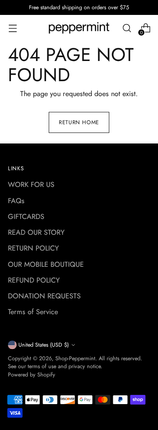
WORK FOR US (31, 184)
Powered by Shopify (31, 375)
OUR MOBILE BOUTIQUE (46, 264)
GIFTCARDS (26, 216)
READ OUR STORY (36, 232)
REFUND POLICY (34, 280)
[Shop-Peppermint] (79, 28)
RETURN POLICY (33, 248)
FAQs (16, 201)
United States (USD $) (43, 345)
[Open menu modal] (13, 28)
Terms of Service (33, 312)
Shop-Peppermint (75, 358)
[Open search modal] (127, 28)
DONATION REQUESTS (44, 296)
